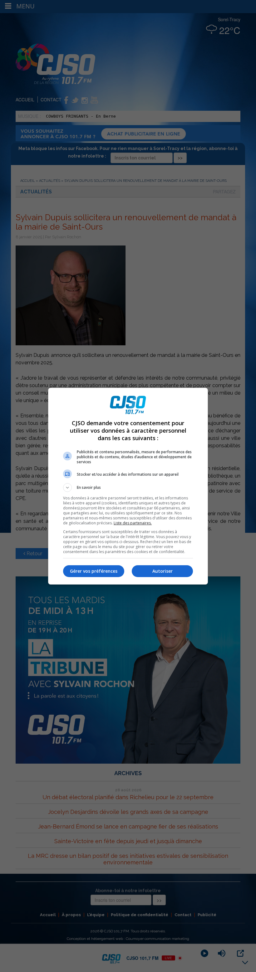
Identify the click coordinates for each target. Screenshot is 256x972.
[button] (128, 487)
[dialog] (128, 486)
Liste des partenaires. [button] (133, 523)
